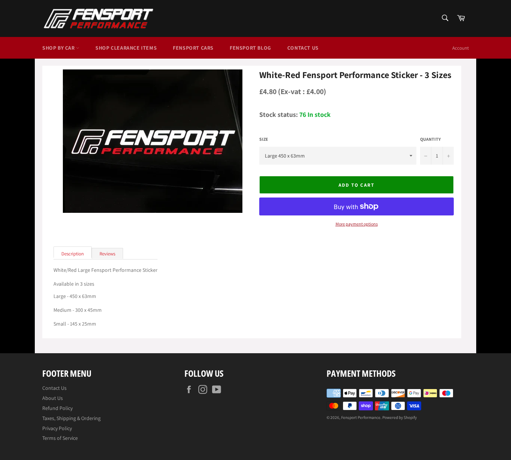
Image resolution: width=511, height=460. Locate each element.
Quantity (430, 139)
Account (460, 48)
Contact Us (303, 47)
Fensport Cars (193, 47)
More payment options (357, 224)
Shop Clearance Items (126, 47)
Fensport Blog (250, 47)
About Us (52, 398)
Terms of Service (60, 438)
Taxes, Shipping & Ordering (71, 418)
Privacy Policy (57, 428)
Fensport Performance (360, 417)
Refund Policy (57, 408)
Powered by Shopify (399, 417)
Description (72, 254)
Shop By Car (59, 47)
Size (263, 139)
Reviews (107, 254)
